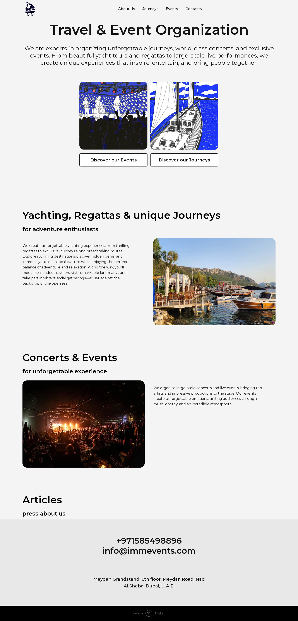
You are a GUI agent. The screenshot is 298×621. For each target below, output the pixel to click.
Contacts (193, 9)
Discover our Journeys (184, 160)
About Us (126, 9)
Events (172, 9)
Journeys (150, 9)
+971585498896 (149, 541)
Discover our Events (113, 160)
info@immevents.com (149, 551)
